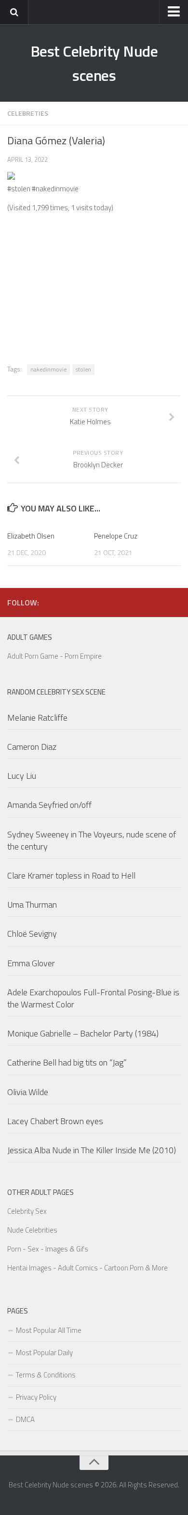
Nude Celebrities (32, 1230)
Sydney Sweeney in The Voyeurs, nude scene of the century (91, 840)
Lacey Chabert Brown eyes (55, 1121)
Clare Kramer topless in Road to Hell (71, 875)
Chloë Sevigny (32, 933)
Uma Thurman (32, 904)
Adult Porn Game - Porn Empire (54, 656)
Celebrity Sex (27, 1211)
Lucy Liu (21, 775)
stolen (83, 369)
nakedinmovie (48, 369)
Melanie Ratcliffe (37, 717)
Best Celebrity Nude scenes (94, 63)
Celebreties (27, 113)
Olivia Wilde (27, 1091)
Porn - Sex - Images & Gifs (47, 1248)
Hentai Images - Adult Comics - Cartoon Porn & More (87, 1267)
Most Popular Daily (44, 1352)
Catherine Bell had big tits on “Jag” (67, 1062)
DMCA (25, 1419)
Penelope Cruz (115, 535)
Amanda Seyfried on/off (49, 804)
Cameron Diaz (31, 746)
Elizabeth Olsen (30, 535)
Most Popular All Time (48, 1330)
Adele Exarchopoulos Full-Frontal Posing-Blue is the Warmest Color (93, 998)
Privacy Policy (36, 1397)
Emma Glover (31, 963)
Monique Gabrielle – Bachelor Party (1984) (83, 1033)
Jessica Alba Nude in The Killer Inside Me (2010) (91, 1150)
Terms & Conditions (46, 1374)
